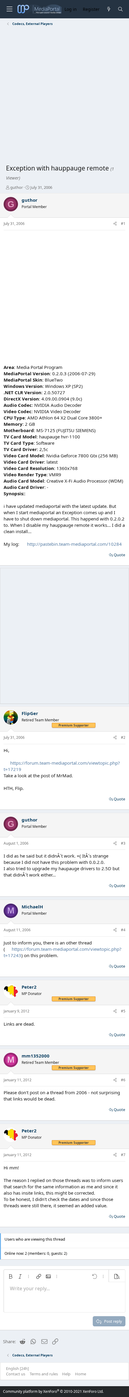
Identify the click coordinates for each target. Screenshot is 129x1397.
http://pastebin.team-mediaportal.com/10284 (74, 544)
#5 (123, 1011)
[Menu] (9, 9)
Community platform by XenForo (53, 1391)
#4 (123, 929)
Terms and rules (44, 1374)
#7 (123, 1154)
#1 (123, 223)
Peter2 (29, 987)
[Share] (115, 223)
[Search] (120, 9)
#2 (123, 737)
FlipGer (30, 713)
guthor (16, 187)
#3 (123, 843)
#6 (123, 1079)
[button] (10, 1276)
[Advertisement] (64, 96)
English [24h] (17, 1368)
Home (80, 1374)
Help (66, 1374)
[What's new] (108, 9)
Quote (119, 554)
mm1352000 (36, 1056)
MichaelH (32, 907)
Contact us (15, 1374)
